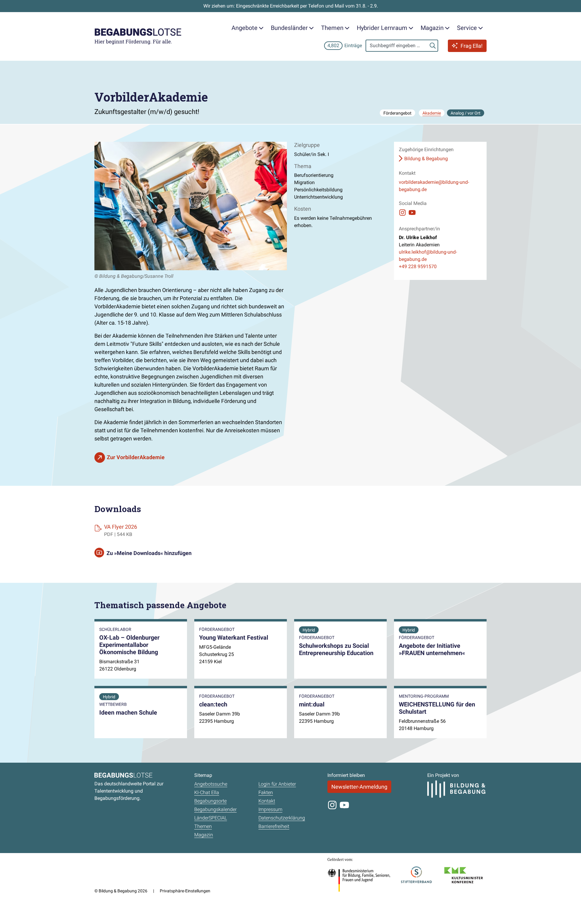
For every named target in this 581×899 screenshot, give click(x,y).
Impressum (270, 809)
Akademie (431, 113)
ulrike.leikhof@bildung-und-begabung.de (428, 255)
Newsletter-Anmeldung (359, 787)
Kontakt (266, 801)
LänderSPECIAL (210, 818)
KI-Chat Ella (206, 792)
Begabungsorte (210, 801)
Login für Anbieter (277, 784)
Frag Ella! (472, 46)
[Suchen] (432, 46)
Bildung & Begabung (426, 158)
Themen (203, 826)
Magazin (203, 835)
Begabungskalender (215, 809)
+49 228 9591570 (418, 266)
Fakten (265, 792)
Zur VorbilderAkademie (136, 457)
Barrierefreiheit (273, 826)
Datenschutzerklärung (281, 818)
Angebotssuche (210, 784)
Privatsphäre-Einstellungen (185, 890)
